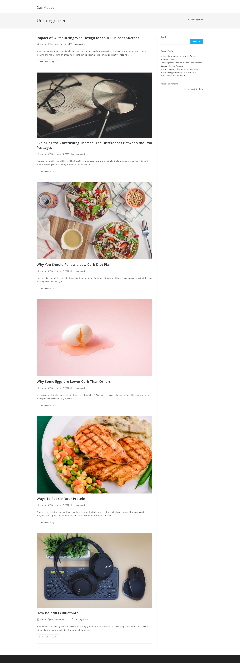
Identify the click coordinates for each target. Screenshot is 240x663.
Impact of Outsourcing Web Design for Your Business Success (88, 37)
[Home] (188, 19)
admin (43, 44)
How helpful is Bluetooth (57, 613)
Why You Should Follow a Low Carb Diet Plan (74, 264)
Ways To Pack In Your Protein (61, 498)
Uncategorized (197, 19)
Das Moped (45, 7)
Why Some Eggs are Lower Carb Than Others (74, 381)
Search (163, 37)
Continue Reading (49, 62)
